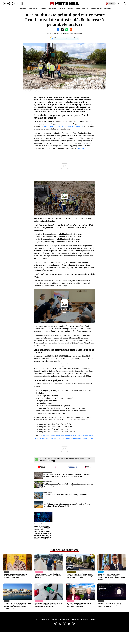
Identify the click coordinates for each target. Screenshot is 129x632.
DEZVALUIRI (22, 9)
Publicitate (84, 619)
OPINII (77, 9)
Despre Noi (75, 619)
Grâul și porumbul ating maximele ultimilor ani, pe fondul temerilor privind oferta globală (66, 505)
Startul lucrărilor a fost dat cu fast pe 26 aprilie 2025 (63, 126)
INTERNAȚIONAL (96, 9)
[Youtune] (17, 3)
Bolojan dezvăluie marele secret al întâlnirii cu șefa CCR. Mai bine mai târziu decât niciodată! (79, 604)
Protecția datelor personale (60, 619)
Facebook (81, 148)
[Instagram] (8, 3)
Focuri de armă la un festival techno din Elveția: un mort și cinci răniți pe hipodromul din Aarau (80, 575)
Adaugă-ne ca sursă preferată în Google (66, 38)
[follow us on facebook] (72, 467)
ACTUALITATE (32, 9)
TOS (35, 619)
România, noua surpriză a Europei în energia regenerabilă (66, 495)
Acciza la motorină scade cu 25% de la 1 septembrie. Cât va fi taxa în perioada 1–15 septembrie (48, 604)
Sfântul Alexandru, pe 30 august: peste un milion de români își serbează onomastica (15, 575)
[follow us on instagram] (56, 467)
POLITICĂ (43, 9)
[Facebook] (4, 3)
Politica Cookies (44, 619)
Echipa (93, 619)
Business (6, 601)
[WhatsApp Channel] (22, 3)
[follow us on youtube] (41, 467)
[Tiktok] (13, 3)
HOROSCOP (101, 601)
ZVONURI (85, 9)
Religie (6, 571)
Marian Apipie (68, 33)
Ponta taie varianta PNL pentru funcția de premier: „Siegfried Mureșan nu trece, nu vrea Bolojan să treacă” (111, 576)
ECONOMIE (62, 9)
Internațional (71, 571)
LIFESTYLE (107, 9)
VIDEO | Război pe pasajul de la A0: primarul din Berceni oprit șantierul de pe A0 (48, 575)
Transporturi (78, 33)
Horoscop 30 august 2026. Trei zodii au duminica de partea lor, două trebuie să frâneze (110, 604)
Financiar (52, 9)
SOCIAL (70, 9)
